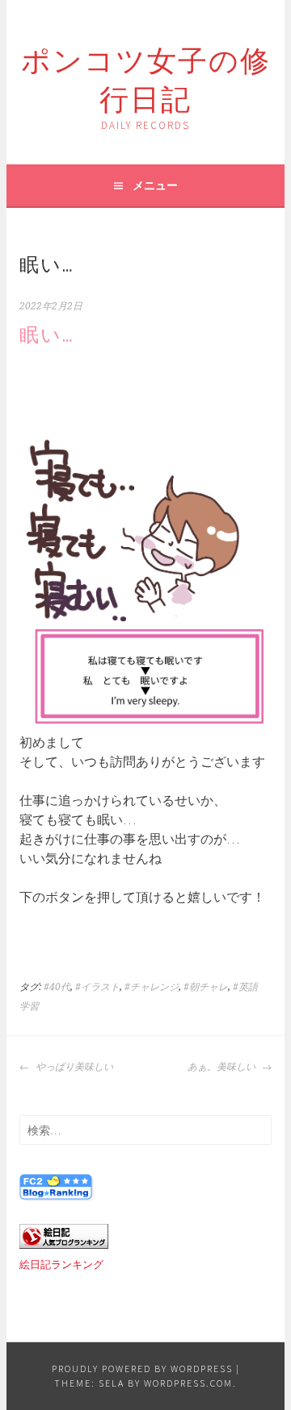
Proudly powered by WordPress (142, 1368)
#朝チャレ (205, 987)
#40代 (57, 987)
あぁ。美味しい (223, 1066)
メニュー (155, 185)
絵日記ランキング (61, 1265)
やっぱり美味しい (73, 1066)
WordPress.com (188, 1383)
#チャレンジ (151, 987)
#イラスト (97, 987)
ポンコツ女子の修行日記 (146, 77)
